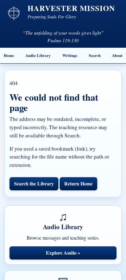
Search (95, 55)
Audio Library (38, 55)
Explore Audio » (63, 252)
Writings (69, 55)
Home (9, 55)
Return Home (78, 183)
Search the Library (34, 183)
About (117, 55)
